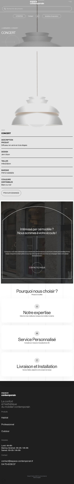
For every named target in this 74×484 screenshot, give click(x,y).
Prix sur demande (11, 193)
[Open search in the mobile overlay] (37, 8)
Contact (30, 16)
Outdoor (5, 431)
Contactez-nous (37, 268)
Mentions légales (37, 477)
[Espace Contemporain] (37, 2)
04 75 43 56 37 (8, 464)
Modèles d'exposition (51, 16)
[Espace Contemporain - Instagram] (37, 16)
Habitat (4, 417)
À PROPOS (19, 16)
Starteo (33, 476)
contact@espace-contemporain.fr (17, 461)
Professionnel (7, 424)
